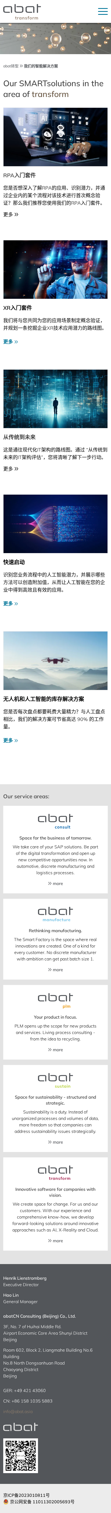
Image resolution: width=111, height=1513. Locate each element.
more (57, 883)
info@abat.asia (18, 1411)
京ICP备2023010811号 (26, 1495)
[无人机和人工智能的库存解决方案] (55, 660)
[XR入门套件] (55, 269)
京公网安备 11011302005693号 (42, 1501)
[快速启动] (55, 523)
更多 (8, 342)
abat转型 (11, 66)
